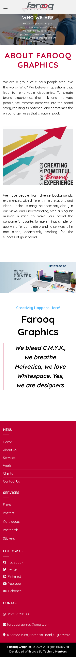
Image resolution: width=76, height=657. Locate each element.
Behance (14, 591)
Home (7, 442)
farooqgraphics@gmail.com (28, 624)
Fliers (7, 505)
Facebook (15, 562)
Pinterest (14, 576)
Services (9, 458)
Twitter (13, 569)
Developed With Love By (38, 651)
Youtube (14, 584)
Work (7, 466)
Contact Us (11, 481)
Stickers (9, 538)
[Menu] (5, 7)
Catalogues (11, 522)
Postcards (10, 530)
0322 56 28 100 (18, 614)
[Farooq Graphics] (38, 7)
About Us (10, 450)
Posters (8, 513)
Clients (8, 473)
